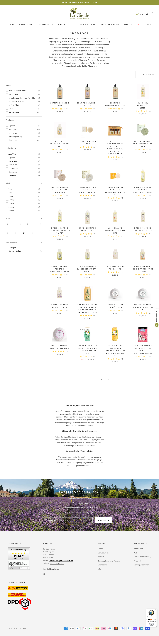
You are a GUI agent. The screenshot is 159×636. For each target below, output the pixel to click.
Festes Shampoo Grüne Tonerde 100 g (143, 307)
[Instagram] (44, 574)
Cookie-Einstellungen (51, 569)
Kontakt (101, 557)
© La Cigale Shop (17, 629)
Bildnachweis (103, 565)
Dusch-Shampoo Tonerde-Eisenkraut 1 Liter (143, 189)
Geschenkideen (88, 24)
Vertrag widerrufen (141, 565)
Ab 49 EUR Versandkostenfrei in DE (79, 2)
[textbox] (15, 224)
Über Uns (101, 549)
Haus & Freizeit (66, 24)
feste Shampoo (97, 437)
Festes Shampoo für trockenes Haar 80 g (59, 189)
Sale (139, 24)
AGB (135, 553)
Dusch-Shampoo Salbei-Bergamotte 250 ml (87, 268)
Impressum (138, 549)
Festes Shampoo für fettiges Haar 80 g (142, 143)
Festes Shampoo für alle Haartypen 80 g (87, 189)
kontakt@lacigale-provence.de (61, 560)
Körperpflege (26, 24)
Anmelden (103, 520)
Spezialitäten (46, 24)
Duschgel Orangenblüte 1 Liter (142, 105)
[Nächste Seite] (108, 379)
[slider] (7, 230)
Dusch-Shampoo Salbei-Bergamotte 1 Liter (59, 230)
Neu (149, 24)
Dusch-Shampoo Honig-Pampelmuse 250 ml (143, 268)
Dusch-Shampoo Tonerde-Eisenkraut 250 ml (59, 268)
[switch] (151, 624)
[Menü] (155, 610)
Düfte (11, 24)
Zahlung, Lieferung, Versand (109, 561)
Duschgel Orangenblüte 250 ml (60, 143)
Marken (128, 24)
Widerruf (137, 561)
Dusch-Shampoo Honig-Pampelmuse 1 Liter (115, 230)
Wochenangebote (110, 24)
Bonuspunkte (103, 553)
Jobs (99, 569)
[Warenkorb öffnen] (152, 13)
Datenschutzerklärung (142, 557)
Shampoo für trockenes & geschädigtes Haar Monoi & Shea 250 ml (115, 351)
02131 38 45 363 (57, 563)
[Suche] (147, 13)
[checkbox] (24, 90)
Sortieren (146, 75)
